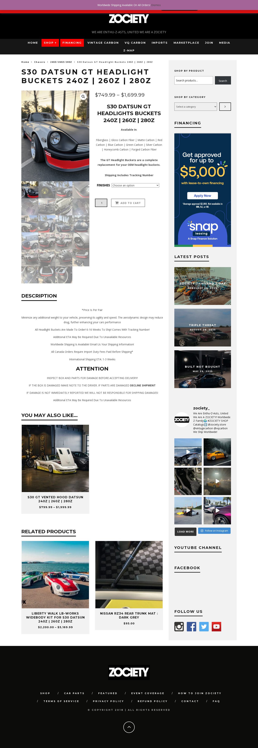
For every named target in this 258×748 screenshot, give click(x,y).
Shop (45, 693)
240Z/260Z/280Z (61, 61)
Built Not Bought (202, 367)
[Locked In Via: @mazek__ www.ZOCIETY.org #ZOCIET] (217, 481)
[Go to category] (225, 106)
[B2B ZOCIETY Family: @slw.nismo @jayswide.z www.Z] (217, 510)
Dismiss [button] (156, 5)
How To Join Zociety (200, 693)
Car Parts (74, 693)
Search (223, 81)
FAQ (216, 701)
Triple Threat (202, 325)
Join (209, 42)
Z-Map (129, 50)
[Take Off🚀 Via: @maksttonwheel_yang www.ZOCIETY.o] (188, 510)
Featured (108, 693)
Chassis (39, 61)
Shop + (50, 42)
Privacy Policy (108, 701)
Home (33, 42)
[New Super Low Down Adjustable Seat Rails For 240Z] (188, 481)
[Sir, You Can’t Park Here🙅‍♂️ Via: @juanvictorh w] (188, 452)
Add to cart (131, 203)
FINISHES (103, 185)
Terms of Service (61, 701)
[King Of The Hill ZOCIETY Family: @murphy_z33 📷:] (217, 452)
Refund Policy (153, 701)
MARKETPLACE (186, 42)
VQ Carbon (135, 42)
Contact (190, 701)
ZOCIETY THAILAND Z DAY (202, 283)
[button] (83, 96)
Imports (160, 42)
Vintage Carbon (103, 42)
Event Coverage (148, 693)
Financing (72, 42)
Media (224, 42)
